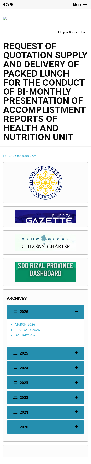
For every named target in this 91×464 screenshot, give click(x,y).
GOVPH (8, 5)
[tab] (45, 311)
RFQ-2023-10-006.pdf (19, 156)
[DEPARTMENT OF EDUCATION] (5, 17)
